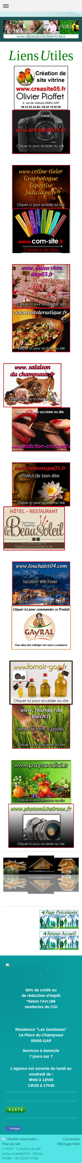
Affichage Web (68, 1144)
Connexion (71, 1139)
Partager (14, 1128)
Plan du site (11, 1144)
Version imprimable (22, 1139)
